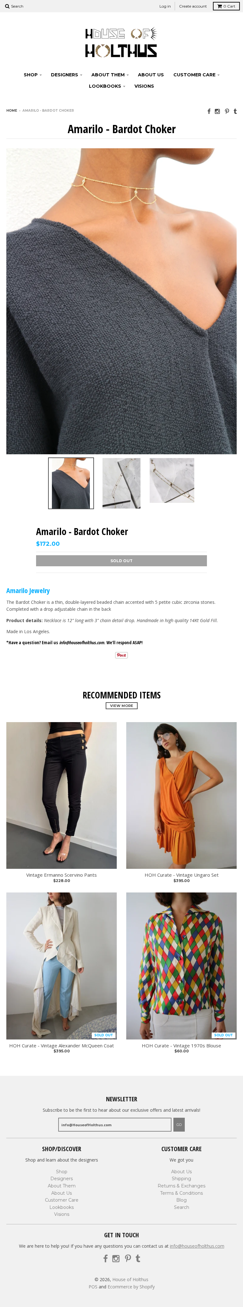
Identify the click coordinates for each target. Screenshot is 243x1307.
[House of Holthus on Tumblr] (235, 111)
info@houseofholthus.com (197, 1246)
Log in (165, 6)
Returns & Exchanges (181, 1186)
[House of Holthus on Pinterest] (227, 111)
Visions (144, 86)
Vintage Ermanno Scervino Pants (61, 875)
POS (93, 1287)
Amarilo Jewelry (28, 590)
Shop (31, 75)
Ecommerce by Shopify (131, 1287)
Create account (193, 6)
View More (121, 706)
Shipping (181, 1178)
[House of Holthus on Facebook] (208, 111)
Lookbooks (105, 86)
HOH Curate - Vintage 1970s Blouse (181, 1046)
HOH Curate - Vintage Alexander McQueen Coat (61, 1046)
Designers (64, 75)
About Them (108, 75)
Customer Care (194, 75)
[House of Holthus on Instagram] (218, 111)
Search (181, 1207)
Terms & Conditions (181, 1193)
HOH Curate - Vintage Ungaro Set (182, 875)
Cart (229, 6)
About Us (151, 75)
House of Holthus (130, 1279)
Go (179, 1124)
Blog (181, 1200)
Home (11, 111)
